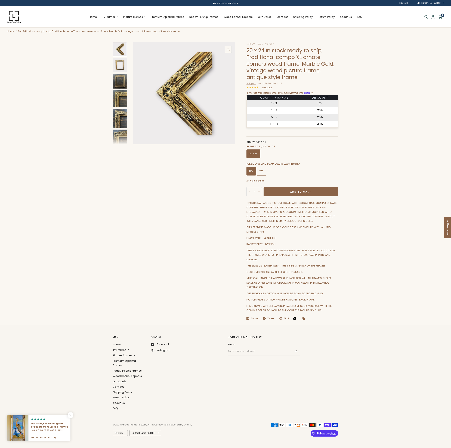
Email (231, 344)
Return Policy (326, 17)
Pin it (286, 318)
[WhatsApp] (295, 318)
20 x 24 (253, 153)
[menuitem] (93, 17)
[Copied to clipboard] (304, 318)
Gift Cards (264, 17)
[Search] (426, 16)
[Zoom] (228, 49)
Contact (282, 17)
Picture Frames (133, 17)
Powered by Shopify (180, 424)
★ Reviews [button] (448, 227)
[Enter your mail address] (296, 351)
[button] (70, 415)
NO (251, 171)
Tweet (270, 318)
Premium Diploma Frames (167, 17)
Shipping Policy (303, 17)
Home (93, 17)
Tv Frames (109, 17)
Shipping (251, 83)
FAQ (359, 17)
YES (262, 171)
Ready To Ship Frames (203, 17)
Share (254, 318)
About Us (346, 17)
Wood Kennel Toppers (238, 17)
